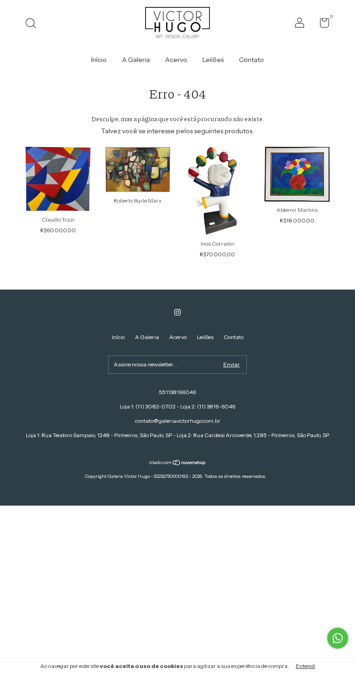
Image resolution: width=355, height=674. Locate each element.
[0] (321, 25)
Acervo (176, 60)
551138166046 (177, 392)
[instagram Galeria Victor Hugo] (177, 312)
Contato (251, 60)
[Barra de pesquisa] (34, 24)
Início (99, 60)
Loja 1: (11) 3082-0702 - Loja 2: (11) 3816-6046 (177, 406)
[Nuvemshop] (178, 463)
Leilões (213, 60)
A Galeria (136, 60)
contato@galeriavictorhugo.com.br (177, 420)
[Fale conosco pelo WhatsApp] (337, 638)
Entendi (305, 665)
